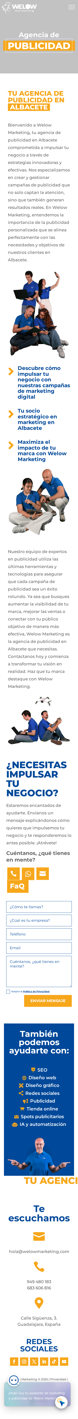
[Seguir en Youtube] (64, 1361)
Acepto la (30, 991)
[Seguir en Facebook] (14, 1361)
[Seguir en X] (34, 1361)
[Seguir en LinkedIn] (44, 1361)
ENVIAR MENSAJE (48, 1001)
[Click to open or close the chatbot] (61, 1402)
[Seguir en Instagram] (24, 1361)
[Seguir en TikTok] (54, 1361)
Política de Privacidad (36, 991)
